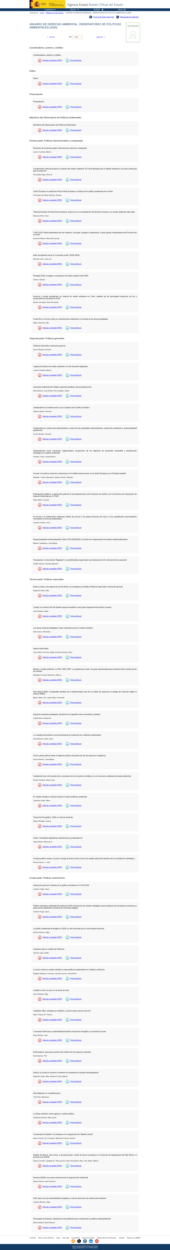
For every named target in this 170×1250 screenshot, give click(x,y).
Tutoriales (122, 1238)
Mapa (58, 1238)
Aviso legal (65, 1238)
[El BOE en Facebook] (85, 1242)
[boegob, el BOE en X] (79, 1242)
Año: (70, 37)
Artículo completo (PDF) (52, 60)
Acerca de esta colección (103, 17)
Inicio (42, 13)
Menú (120, 10)
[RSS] (73, 1242)
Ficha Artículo (75, 60)
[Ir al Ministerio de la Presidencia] (47, 4)
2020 (76, 37)
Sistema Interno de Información (106, 1238)
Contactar (33, 1238)
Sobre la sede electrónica (46, 1238)
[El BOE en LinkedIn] (91, 1242)
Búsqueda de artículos (129, 17)
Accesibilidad (75, 1238)
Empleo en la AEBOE (133, 1238)
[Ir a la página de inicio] (95, 4)
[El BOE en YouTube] (97, 1242)
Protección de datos (88, 1238)
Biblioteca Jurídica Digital (54, 13)
